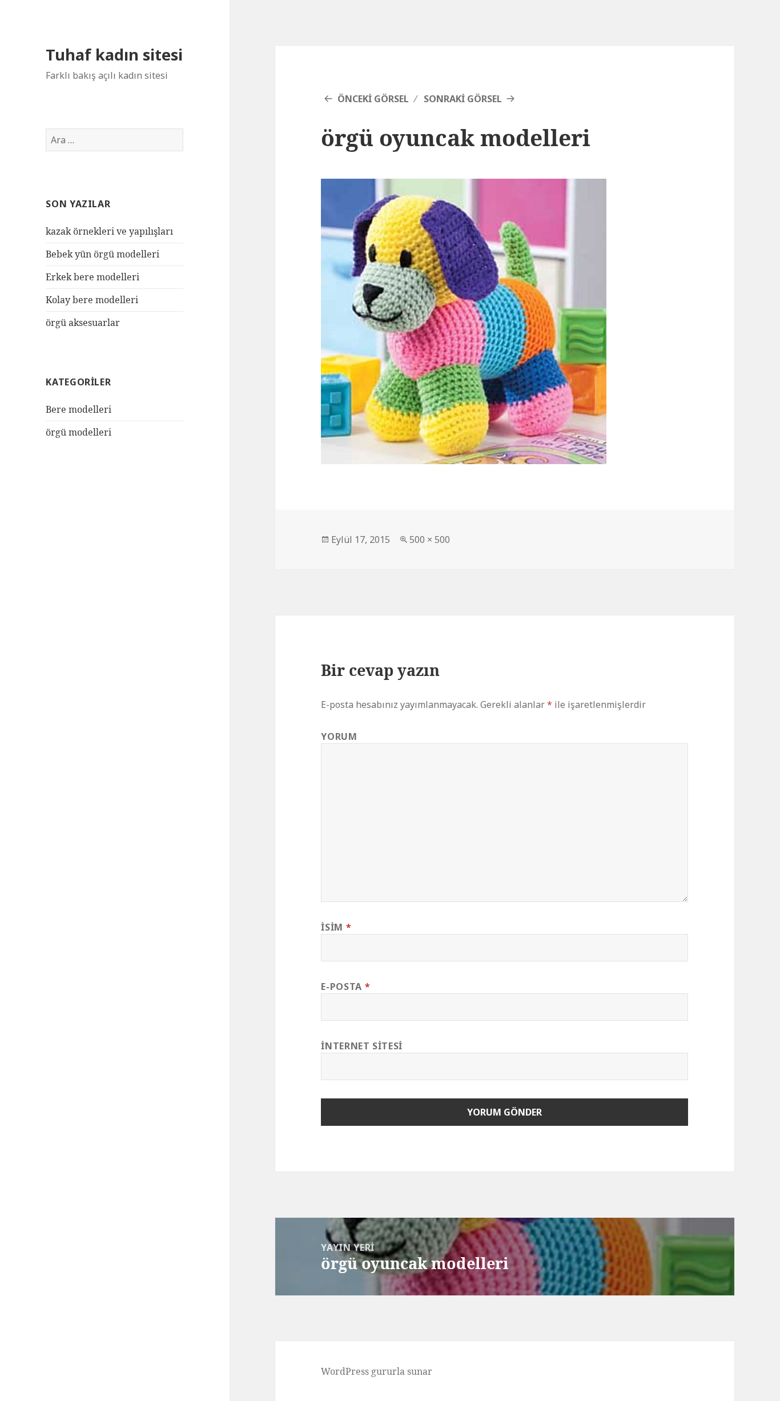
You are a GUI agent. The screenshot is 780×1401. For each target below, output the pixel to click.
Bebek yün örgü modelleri (102, 254)
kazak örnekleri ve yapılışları (109, 231)
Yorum (339, 736)
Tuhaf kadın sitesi (114, 54)
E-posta (345, 986)
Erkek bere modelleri (92, 277)
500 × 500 (429, 539)
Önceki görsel (373, 98)
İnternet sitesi (362, 1046)
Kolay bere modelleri (92, 299)
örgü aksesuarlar (83, 322)
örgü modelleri (78, 432)
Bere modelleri (78, 409)
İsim (336, 927)
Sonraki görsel (463, 98)
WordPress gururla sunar (376, 1371)
